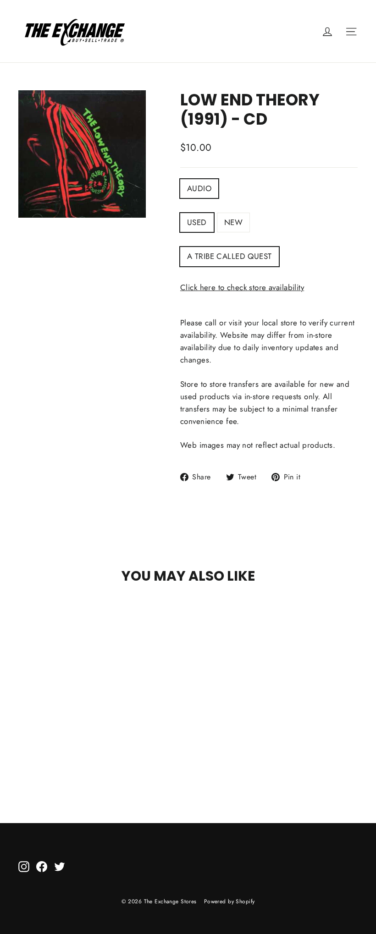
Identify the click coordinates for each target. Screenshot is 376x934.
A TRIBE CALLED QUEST (229, 256)
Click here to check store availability (242, 287)
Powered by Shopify (229, 901)
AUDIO (199, 188)
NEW (233, 222)
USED (197, 222)
